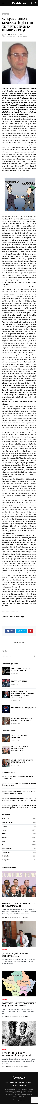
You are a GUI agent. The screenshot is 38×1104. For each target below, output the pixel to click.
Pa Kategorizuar (7, 848)
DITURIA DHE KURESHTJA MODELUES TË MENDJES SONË (16, 1054)
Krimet (4, 834)
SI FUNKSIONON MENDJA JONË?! (23, 708)
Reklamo (28, 1082)
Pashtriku (19, 3)
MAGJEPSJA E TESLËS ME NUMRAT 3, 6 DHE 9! (20, 669)
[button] (3, 3)
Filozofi (4, 826)
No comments (23, 36)
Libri (3, 841)
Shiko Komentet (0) (19, 643)
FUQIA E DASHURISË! (19, 681)
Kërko (34, 656)
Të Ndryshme (6, 856)
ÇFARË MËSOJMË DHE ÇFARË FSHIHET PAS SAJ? (22, 761)
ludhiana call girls (7, 791)
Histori (4, 830)
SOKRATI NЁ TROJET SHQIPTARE (19, 736)
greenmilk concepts (8, 784)
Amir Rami (22, 1100)
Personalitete (6, 852)
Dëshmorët (5, 819)
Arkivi (6, 1082)
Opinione (5, 14)
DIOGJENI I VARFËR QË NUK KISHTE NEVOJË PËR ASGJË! (21, 720)
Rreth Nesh (13, 1082)
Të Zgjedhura (6, 860)
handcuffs (5, 806)
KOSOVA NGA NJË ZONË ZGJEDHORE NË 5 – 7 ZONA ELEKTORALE (19, 1004)
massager (5, 798)
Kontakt (21, 1082)
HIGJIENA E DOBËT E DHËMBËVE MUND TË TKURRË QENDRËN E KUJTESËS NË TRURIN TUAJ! (22, 694)
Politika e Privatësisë (19, 1085)
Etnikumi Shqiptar (7, 822)
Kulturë (4, 837)
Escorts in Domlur (7, 776)
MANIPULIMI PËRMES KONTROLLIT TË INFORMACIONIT (19, 749)
